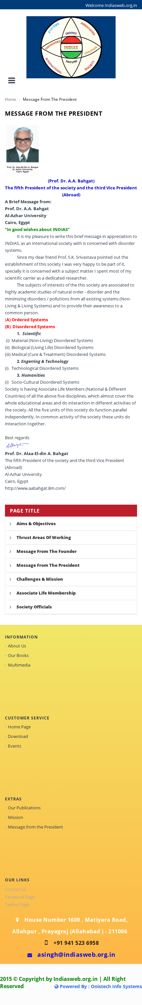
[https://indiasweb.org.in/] (71, 47)
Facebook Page (20, 897)
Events (14, 746)
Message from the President (35, 827)
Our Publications (24, 808)
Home (10, 99)
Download (18, 736)
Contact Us (15, 889)
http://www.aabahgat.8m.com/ (35, 488)
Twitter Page (17, 905)
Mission (15, 817)
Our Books (18, 655)
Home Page (19, 727)
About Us (17, 646)
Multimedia (19, 665)
